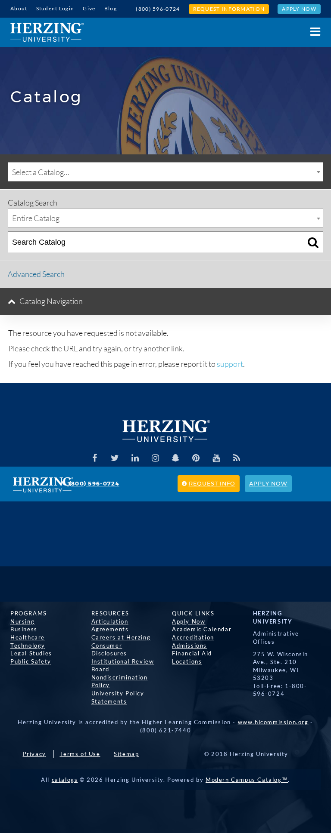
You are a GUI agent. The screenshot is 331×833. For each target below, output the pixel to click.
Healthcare (27, 637)
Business (23, 629)
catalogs (65, 779)
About (19, 8)
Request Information (229, 9)
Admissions (189, 645)
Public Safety (30, 661)
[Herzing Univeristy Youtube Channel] (216, 458)
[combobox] (165, 171)
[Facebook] (94, 458)
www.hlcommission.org (273, 722)
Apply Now (299, 9)
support (230, 364)
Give (89, 8)
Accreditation (193, 637)
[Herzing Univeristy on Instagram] (155, 458)
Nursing (22, 621)
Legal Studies (31, 653)
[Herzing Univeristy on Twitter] (115, 458)
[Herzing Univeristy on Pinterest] (196, 458)
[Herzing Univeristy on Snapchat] (175, 458)
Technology (27, 645)
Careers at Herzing (121, 637)
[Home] (47, 32)
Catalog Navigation (51, 301)
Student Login (55, 8)
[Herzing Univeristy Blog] (236, 458)
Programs (28, 613)
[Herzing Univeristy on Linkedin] (135, 458)
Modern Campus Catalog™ (247, 779)
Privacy (34, 753)
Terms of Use (79, 753)
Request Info (212, 483)
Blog (110, 8)
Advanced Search (36, 274)
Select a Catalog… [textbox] (40, 172)
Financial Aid (192, 653)
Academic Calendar (201, 629)
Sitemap (126, 753)
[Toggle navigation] (311, 31)
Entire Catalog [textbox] (35, 218)
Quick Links (193, 613)
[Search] (313, 242)
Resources (110, 613)
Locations (187, 661)
